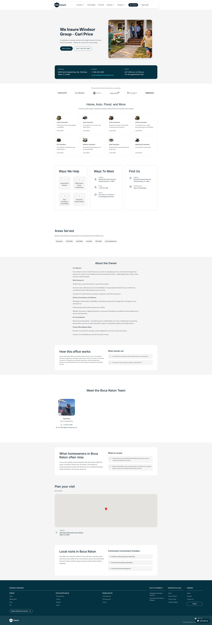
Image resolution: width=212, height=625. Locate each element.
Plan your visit (65, 486)
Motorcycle (13, 599)
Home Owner (60, 596)
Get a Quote (133, 5)
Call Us (195, 604)
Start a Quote (66, 48)
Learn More (60, 130)
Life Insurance (107, 596)
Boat (11, 602)
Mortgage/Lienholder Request (156, 594)
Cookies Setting (173, 602)
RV (10, 605)
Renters (58, 602)
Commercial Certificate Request (157, 599)
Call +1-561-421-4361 (83, 48)
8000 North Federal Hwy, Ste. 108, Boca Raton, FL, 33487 (107, 180)
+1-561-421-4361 (67, 425)
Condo (58, 599)
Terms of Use (172, 599)
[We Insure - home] (60, 4)
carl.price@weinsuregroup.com (102, 75)
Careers (189, 596)
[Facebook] (196, 619)
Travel (104, 602)
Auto (11, 596)
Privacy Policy (172, 596)
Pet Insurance (107, 599)
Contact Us (190, 599)
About (189, 593)
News (170, 593)
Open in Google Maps (140, 188)
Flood (57, 605)
